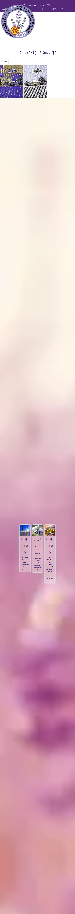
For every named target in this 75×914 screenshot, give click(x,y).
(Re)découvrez (50, 545)
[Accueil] (36, 21)
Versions (6, 62)
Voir (2, 62)
